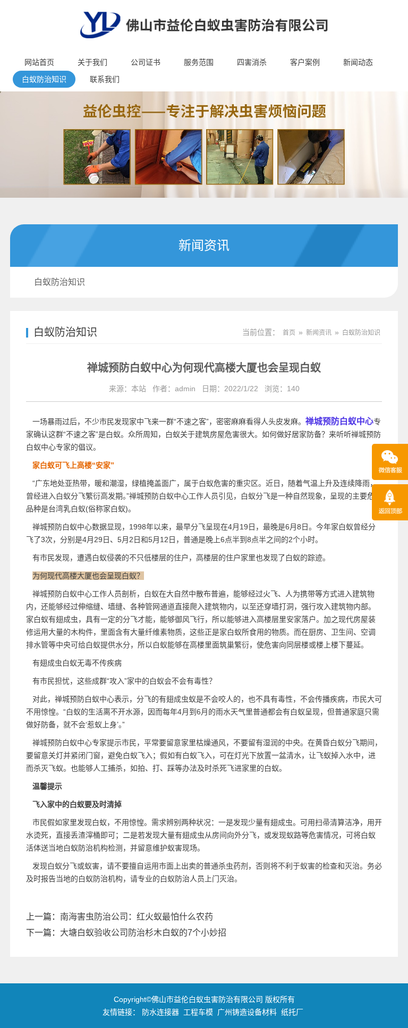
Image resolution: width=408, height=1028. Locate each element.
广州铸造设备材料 (247, 1012)
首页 (289, 332)
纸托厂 (292, 1012)
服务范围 (199, 62)
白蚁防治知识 (44, 79)
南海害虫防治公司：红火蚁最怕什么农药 (136, 916)
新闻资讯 (319, 332)
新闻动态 (358, 62)
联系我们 (105, 79)
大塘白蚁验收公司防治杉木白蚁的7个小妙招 (143, 932)
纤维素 (156, 632)
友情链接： (121, 1012)
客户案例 (305, 62)
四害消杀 (252, 62)
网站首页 (39, 62)
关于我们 (92, 62)
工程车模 (198, 1012)
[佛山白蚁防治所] (204, 45)
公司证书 (145, 62)
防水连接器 (160, 1012)
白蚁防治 (93, 878)
